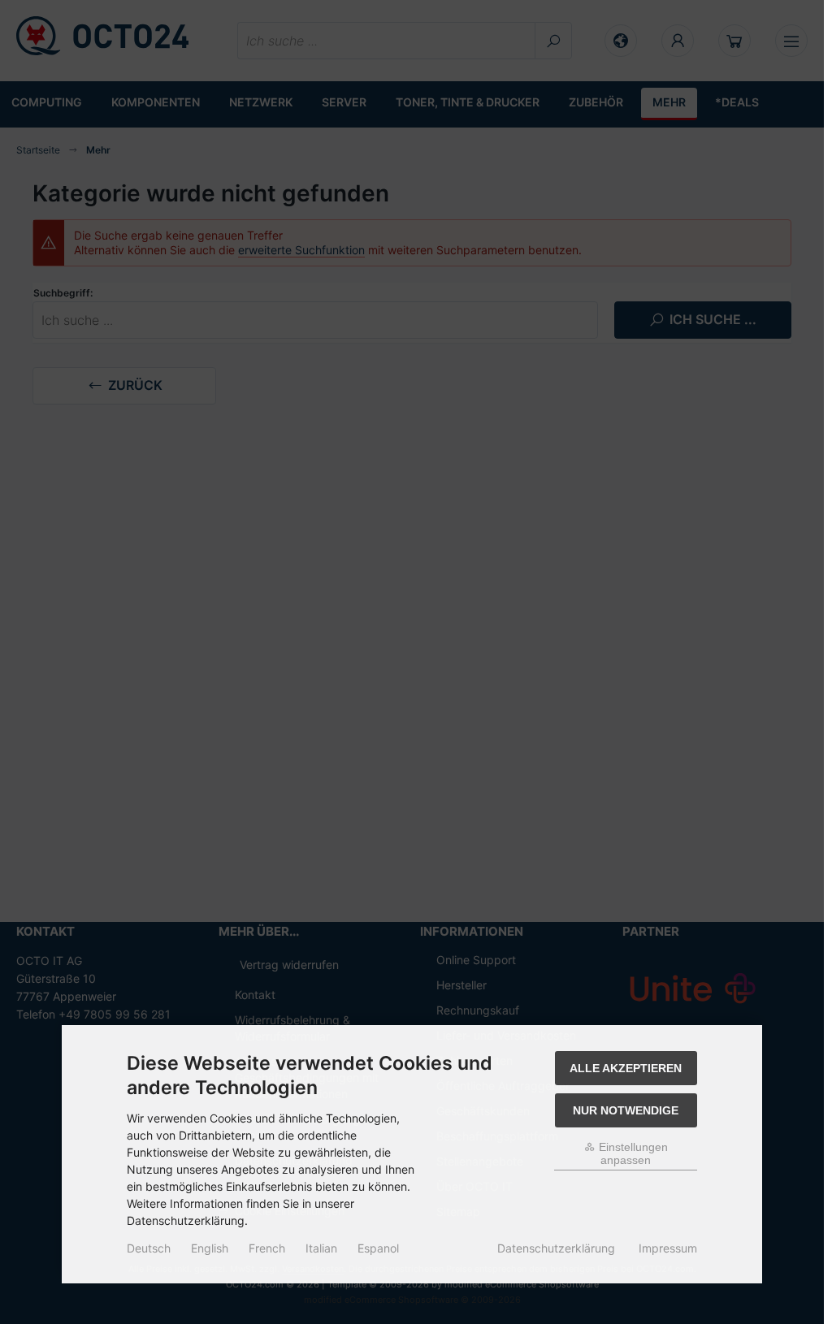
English (209, 1248)
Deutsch (149, 1248)
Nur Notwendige (625, 1110)
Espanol (378, 1248)
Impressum (668, 1248)
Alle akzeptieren (626, 1068)
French (267, 1248)
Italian (321, 1248)
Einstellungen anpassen (632, 1153)
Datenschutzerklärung (556, 1248)
